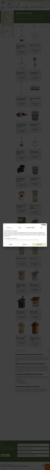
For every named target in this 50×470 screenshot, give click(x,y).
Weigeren (10, 244)
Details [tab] (19, 227)
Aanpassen (24, 244)
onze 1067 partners (9, 232)
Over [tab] (41, 227)
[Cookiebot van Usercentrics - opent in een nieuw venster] (42, 225)
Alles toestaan (39, 244)
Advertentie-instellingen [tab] (30, 227)
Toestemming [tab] (8, 227)
